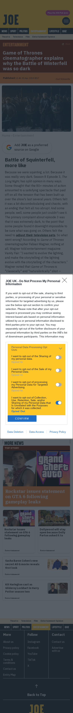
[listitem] (36, 348)
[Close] (65, 281)
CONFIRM (22, 418)
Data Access (36, 431)
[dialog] (36, 356)
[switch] (59, 357)
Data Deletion (15, 431)
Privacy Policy (58, 431)
